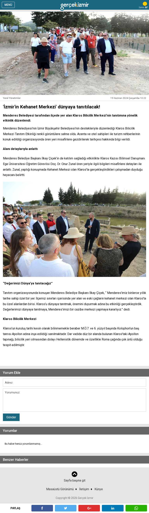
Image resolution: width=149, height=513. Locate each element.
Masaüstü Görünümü (60, 489)
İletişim (84, 489)
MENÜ (8, 4)
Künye (98, 489)
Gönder (11, 417)
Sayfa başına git (74, 480)
